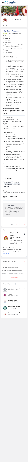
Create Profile (14, 277)
